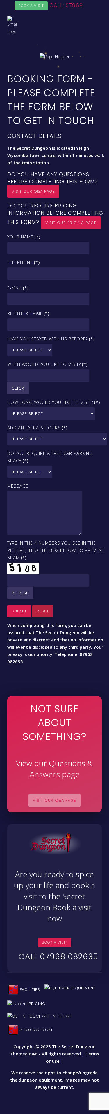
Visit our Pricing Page (71, 222)
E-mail (18, 288)
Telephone (23, 262)
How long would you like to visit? (53, 402)
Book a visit (31, 5)
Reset (43, 611)
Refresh (20, 593)
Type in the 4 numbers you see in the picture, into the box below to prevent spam (55, 550)
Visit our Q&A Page (33, 191)
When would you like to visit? (47, 364)
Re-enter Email (28, 313)
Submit (19, 611)
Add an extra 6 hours (37, 428)
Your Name (23, 237)
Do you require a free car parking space (50, 456)
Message (17, 486)
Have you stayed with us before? (51, 339)
